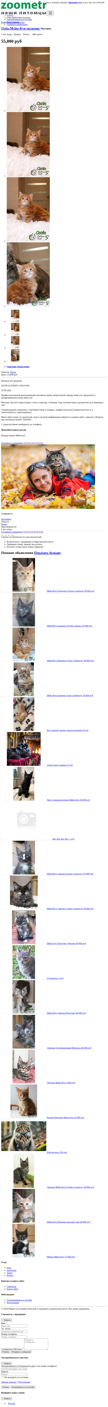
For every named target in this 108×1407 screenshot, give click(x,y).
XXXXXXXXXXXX (33, 443)
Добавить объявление (17, 24)
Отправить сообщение (12, 443)
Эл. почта (5, 1329)
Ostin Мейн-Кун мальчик (20, 28)
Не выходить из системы (16, 1377)
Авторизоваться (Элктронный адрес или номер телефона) (29, 1366)
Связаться (11, 1286)
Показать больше (47, 553)
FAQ (9, 1268)
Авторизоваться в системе (19, 19)
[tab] (57, 366)
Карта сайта (12, 1289)
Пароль (4, 1371)
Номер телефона (9, 1334)
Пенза (13, 372)
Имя (4, 1323)
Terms (9, 1273)
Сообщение (12, 1349)
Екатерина (6, 519)
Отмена (5, 1352)
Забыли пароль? (9, 1382)
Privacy (10, 1275)
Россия (11, 1403)
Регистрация (13, 22)
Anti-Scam (11, 1270)
